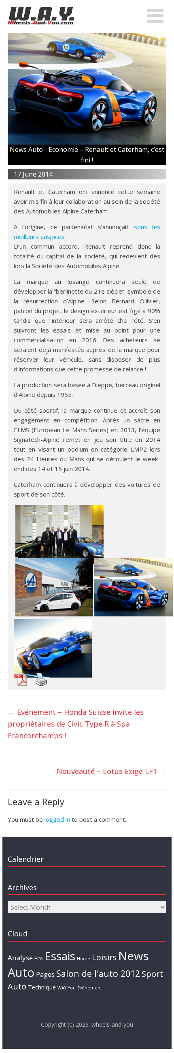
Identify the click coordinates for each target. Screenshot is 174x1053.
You (72, 988)
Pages (45, 974)
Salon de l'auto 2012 (98, 973)
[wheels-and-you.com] (41, 8)
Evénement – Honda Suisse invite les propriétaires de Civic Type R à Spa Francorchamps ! (76, 723)
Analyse (20, 957)
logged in (57, 819)
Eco (38, 958)
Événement (89, 988)
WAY (61, 988)
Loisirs (104, 957)
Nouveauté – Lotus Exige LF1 (111, 771)
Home (83, 958)
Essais (60, 955)
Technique (42, 987)
